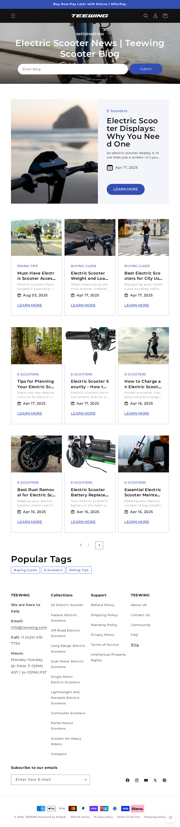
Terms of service (128, 816)
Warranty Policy (104, 625)
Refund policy (80, 816)
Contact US (140, 615)
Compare (59, 754)
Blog (135, 645)
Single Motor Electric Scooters (65, 679)
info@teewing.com (29, 627)
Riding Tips (27, 266)
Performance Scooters (62, 725)
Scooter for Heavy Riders (66, 741)
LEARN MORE (125, 189)
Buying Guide (83, 266)
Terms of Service (105, 645)
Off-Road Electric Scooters (65, 633)
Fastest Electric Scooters (64, 617)
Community (141, 625)
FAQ (134, 635)
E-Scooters (117, 111)
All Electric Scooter (67, 605)
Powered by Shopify (53, 816)
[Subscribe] (85, 780)
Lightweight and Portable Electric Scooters (65, 697)
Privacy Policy (102, 635)
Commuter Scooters (68, 713)
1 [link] (81, 545)
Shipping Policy (104, 615)
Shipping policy (155, 816)
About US (139, 605)
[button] (13, 16)
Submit (146, 69)
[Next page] (99, 545)
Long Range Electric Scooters (68, 648)
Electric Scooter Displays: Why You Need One (133, 132)
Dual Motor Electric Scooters (67, 664)
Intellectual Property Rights (108, 657)
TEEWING (31, 816)
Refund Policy (103, 605)
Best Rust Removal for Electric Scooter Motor (36, 495)
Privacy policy (103, 816)
